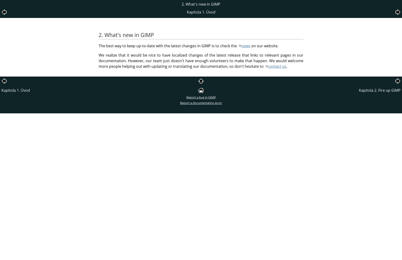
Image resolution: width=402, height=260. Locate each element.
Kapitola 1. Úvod (15, 90)
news (245, 45)
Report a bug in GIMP (201, 97)
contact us (277, 66)
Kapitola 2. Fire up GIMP (380, 90)
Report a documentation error (201, 103)
